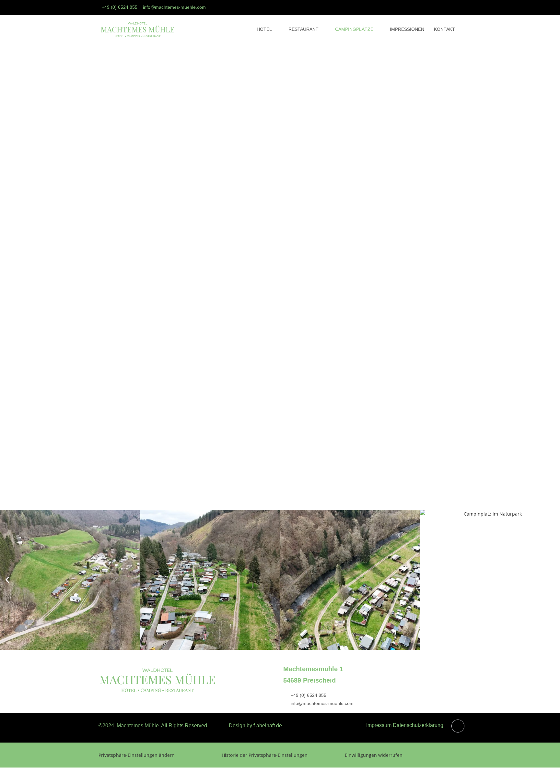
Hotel (264, 29)
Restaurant (303, 29)
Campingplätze (354, 29)
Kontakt (444, 29)
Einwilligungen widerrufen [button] (373, 755)
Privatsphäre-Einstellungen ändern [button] (137, 755)
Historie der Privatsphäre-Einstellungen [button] (265, 755)
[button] (7, 580)
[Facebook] (453, 7)
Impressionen (407, 29)
